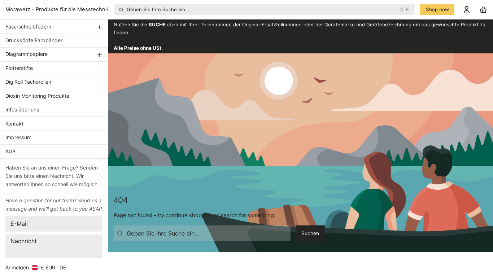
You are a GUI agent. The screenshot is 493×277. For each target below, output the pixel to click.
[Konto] (466, 10)
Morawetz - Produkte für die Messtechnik (57, 9)
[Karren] (483, 10)
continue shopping (189, 215)
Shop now (437, 9)
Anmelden (17, 267)
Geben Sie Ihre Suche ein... (268, 9)
